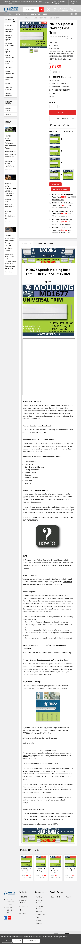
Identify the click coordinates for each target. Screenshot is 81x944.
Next (75, 868)
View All (8, 114)
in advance (59, 797)
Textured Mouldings (8, 88)
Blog (45, 14)
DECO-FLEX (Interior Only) (60, 83)
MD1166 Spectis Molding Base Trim (26, 871)
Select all (55, 184)
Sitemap (23, 913)
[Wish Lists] (54, 9)
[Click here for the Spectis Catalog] (48, 706)
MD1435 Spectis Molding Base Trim (70, 871)
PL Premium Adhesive (45, 560)
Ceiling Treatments (9, 57)
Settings (7, 941)
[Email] (55, 125)
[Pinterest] (68, 125)
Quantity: (53, 102)
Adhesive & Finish (9, 78)
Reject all (17, 941)
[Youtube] (75, 14)
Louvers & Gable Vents (9, 44)
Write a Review (71, 39)
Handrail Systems (8, 50)
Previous (21, 868)
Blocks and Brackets (9, 30)
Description (26, 243)
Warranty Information (44, 243)
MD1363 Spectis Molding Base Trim (55, 871)
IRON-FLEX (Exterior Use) (60, 86)
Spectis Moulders (8, 109)
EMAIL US (48, 797)
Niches (7, 83)
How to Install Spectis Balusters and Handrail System (10, 142)
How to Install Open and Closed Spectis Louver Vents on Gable (10, 243)
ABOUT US (7, 14)
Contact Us (35, 14)
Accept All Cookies (31, 941)
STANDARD (56, 80)
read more (8, 169)
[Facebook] (71, 14)
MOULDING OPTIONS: (60, 77)
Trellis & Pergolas (8, 94)
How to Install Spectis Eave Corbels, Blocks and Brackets (10, 189)
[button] (62, 118)
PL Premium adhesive (53, 499)
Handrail (28, 477)
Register (65, 10)
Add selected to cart (60, 189)
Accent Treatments (9, 72)
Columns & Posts (9, 63)
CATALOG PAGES (21, 14)
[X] (63, 125)
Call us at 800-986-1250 (10, 910)
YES (53, 93)
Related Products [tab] (29, 850)
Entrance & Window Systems (9, 37)
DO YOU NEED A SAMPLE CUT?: (60, 90)
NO (53, 96)
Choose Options (57, 199)
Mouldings (8, 25)
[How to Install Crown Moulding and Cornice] (48, 537)
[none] (33, 35)
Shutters (8, 67)
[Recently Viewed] (49, 9)
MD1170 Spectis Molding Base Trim (41, 871)
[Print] (59, 125)
